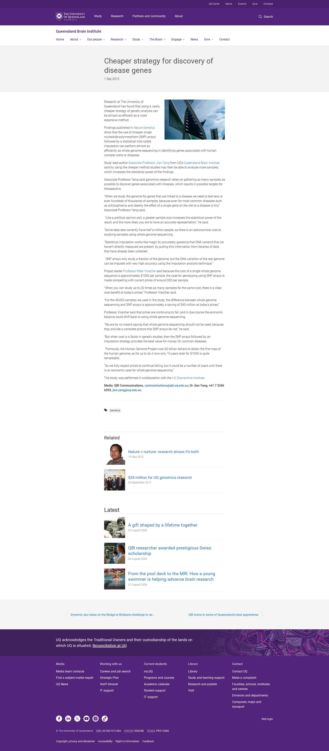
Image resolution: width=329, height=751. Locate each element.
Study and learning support (206, 677)
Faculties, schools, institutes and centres (251, 686)
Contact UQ (239, 671)
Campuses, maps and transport (246, 704)
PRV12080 (162, 730)
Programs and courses (159, 677)
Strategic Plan (109, 677)
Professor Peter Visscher (139, 271)
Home (60, 39)
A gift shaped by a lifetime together (162, 525)
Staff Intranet (109, 684)
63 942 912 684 (111, 730)
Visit (191, 690)
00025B (139, 730)
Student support (154, 690)
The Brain (155, 39)
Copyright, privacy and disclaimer (75, 741)
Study (98, 16)
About (179, 16)
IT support (107, 690)
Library (192, 671)
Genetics (115, 410)
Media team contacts (70, 671)
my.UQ (148, 671)
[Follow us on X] (77, 719)
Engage (176, 39)
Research (117, 16)
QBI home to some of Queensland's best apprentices (223, 615)
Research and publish (202, 684)
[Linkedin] (68, 719)
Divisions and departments (250, 695)
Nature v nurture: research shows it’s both (163, 451)
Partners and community (149, 16)
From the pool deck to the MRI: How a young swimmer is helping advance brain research (171, 576)
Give (254, 3)
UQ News (62, 684)
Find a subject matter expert (74, 677)
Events (242, 3)
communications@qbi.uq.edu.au (166, 385)
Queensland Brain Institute (78, 31)
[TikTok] (105, 719)
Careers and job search (115, 671)
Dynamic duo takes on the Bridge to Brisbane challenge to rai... (113, 615)
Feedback (148, 741)
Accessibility (105, 741)
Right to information (127, 741)
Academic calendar (157, 684)
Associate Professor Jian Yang (149, 163)
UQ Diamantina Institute (188, 378)
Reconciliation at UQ (110, 645)
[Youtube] (86, 719)
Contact (268, 3)
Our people (94, 39)
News (228, 3)
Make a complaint (244, 677)
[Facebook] (59, 719)
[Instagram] (96, 719)
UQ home (214, 3)
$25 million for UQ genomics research (160, 477)
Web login (267, 718)
